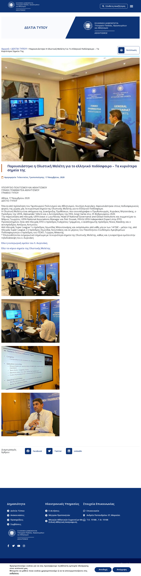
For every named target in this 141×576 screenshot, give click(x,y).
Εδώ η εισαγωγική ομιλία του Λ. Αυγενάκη (24, 243)
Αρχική (5, 48)
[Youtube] (18, 546)
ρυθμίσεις (14, 573)
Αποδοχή (103, 569)
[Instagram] (24, 546)
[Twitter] (13, 546)
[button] (131, 6)
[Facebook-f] (8, 546)
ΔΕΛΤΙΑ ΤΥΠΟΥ (36, 27)
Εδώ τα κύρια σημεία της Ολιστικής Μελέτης (25, 248)
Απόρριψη (122, 569)
